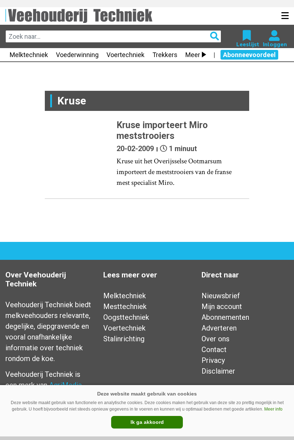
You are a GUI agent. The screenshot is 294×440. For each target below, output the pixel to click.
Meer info (273, 409)
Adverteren (219, 328)
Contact (214, 349)
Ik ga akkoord (147, 422)
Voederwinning (77, 54)
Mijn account (221, 306)
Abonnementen (225, 317)
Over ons (215, 338)
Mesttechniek (125, 306)
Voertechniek (125, 54)
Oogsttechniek (126, 317)
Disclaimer (218, 371)
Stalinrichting (123, 338)
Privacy (213, 360)
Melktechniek (29, 54)
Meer (192, 54)
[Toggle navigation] (285, 15)
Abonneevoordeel (249, 54)
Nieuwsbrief (220, 295)
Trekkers (164, 54)
